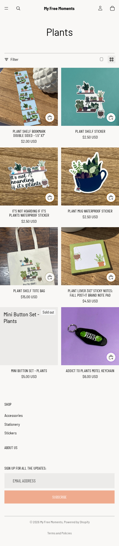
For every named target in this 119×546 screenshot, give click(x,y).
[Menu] (6, 8)
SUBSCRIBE (59, 497)
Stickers (10, 432)
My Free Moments (51, 522)
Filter (15, 59)
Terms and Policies (59, 533)
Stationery (12, 424)
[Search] (18, 8)
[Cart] (112, 8)
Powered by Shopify (77, 522)
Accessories (13, 415)
